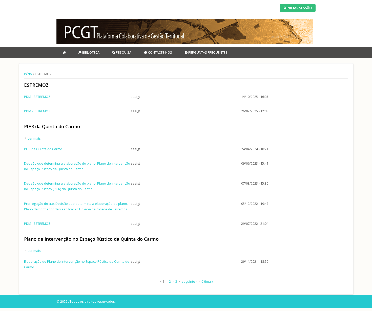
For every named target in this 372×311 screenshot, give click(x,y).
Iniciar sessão (299, 8)
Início (28, 74)
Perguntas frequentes (208, 52)
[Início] (184, 31)
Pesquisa (123, 52)
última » (207, 281)
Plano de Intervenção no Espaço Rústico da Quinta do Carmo (91, 239)
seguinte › (189, 281)
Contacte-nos (159, 52)
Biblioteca (90, 52)
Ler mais (34, 138)
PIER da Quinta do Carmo (52, 126)
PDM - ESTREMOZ (37, 96)
